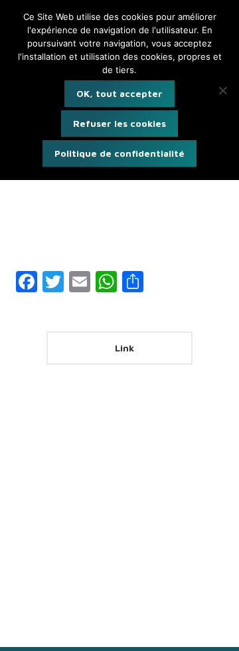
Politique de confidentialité (119, 153)
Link (123, 347)
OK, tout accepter (119, 93)
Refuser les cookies (119, 123)
